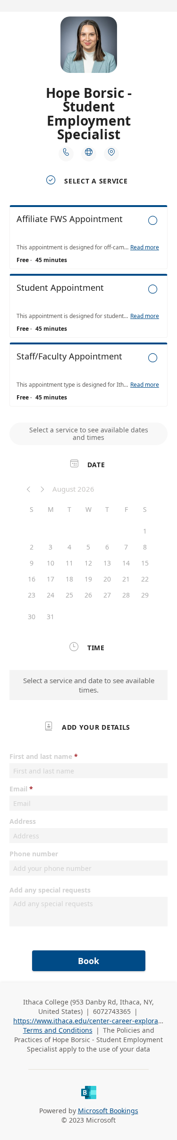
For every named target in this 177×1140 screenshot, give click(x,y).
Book (88, 960)
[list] (88, 308)
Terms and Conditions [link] (58, 1030)
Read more (144, 247)
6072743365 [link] (112, 1011)
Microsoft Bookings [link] (108, 1110)
